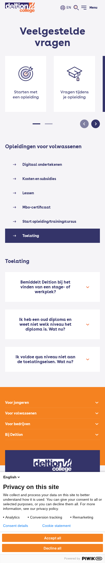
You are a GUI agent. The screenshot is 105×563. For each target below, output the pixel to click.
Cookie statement (56, 526)
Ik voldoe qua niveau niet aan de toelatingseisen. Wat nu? (45, 359)
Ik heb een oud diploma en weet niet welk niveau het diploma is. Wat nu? (45, 324)
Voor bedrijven (17, 424)
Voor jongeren (17, 403)
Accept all (52, 538)
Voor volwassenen (20, 413)
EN (69, 7)
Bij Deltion (14, 435)
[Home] (20, 7)
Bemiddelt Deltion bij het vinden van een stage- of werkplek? (45, 287)
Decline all (52, 548)
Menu (93, 7)
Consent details (15, 526)
